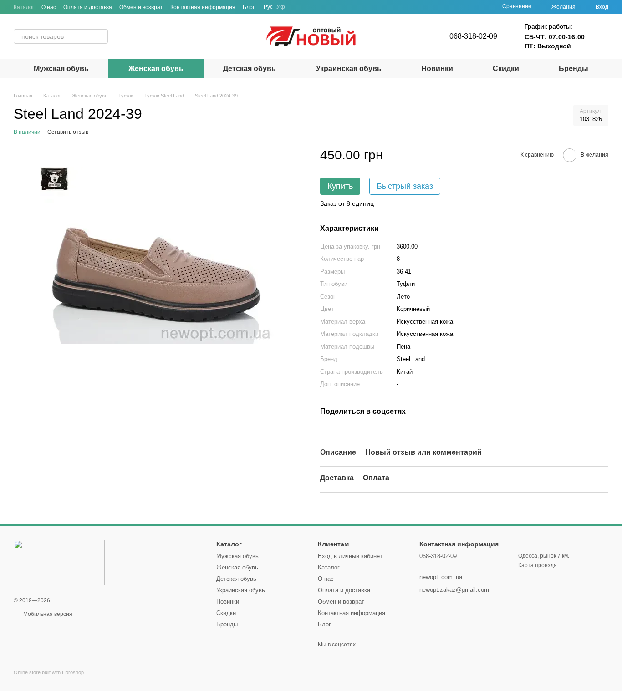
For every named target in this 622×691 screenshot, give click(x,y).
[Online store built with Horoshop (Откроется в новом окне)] (49, 680)
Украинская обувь (349, 68)
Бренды (573, 68)
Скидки (506, 68)
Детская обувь (249, 68)
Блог (249, 7)
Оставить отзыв (67, 132)
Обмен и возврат (141, 7)
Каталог (24, 7)
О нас (48, 7)
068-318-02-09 (473, 36)
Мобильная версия (47, 614)
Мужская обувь (61, 68)
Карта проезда (537, 565)
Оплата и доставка (87, 7)
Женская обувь (156, 68)
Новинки (437, 68)
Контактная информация (202, 7)
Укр (280, 7)
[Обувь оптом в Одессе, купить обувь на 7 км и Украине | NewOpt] (59, 562)
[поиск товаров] (100, 36)
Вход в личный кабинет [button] (350, 556)
